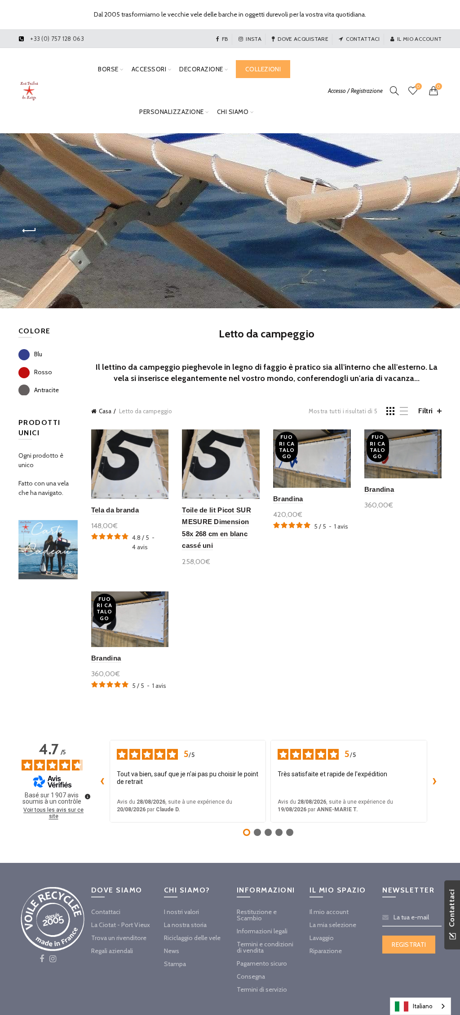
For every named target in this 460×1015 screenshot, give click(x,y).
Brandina (288, 499)
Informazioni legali (262, 931)
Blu (38, 354)
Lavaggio (322, 938)
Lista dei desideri (418, 86)
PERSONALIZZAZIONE (171, 112)
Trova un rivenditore (118, 938)
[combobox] (420, 1006)
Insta (253, 38)
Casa (105, 411)
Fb (225, 38)
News (171, 951)
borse (108, 69)
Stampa (175, 964)
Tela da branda (115, 510)
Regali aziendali (112, 951)
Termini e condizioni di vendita (265, 947)
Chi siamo (233, 112)
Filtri (425, 411)
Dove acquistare (303, 38)
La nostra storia (185, 925)
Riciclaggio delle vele (192, 938)
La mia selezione (333, 925)
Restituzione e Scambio (257, 915)
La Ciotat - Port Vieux (120, 925)
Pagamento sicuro (262, 963)
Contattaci (363, 38)
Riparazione (326, 951)
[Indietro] (29, 231)
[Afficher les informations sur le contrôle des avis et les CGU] (87, 796)
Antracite (46, 390)
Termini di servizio (262, 989)
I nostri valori (181, 912)
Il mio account (419, 38)
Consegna (251, 976)
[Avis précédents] (102, 781)
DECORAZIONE (201, 69)
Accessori (149, 69)
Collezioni (263, 69)
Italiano (423, 1006)
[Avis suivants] (434, 781)
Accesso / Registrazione (355, 90)
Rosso (43, 372)
